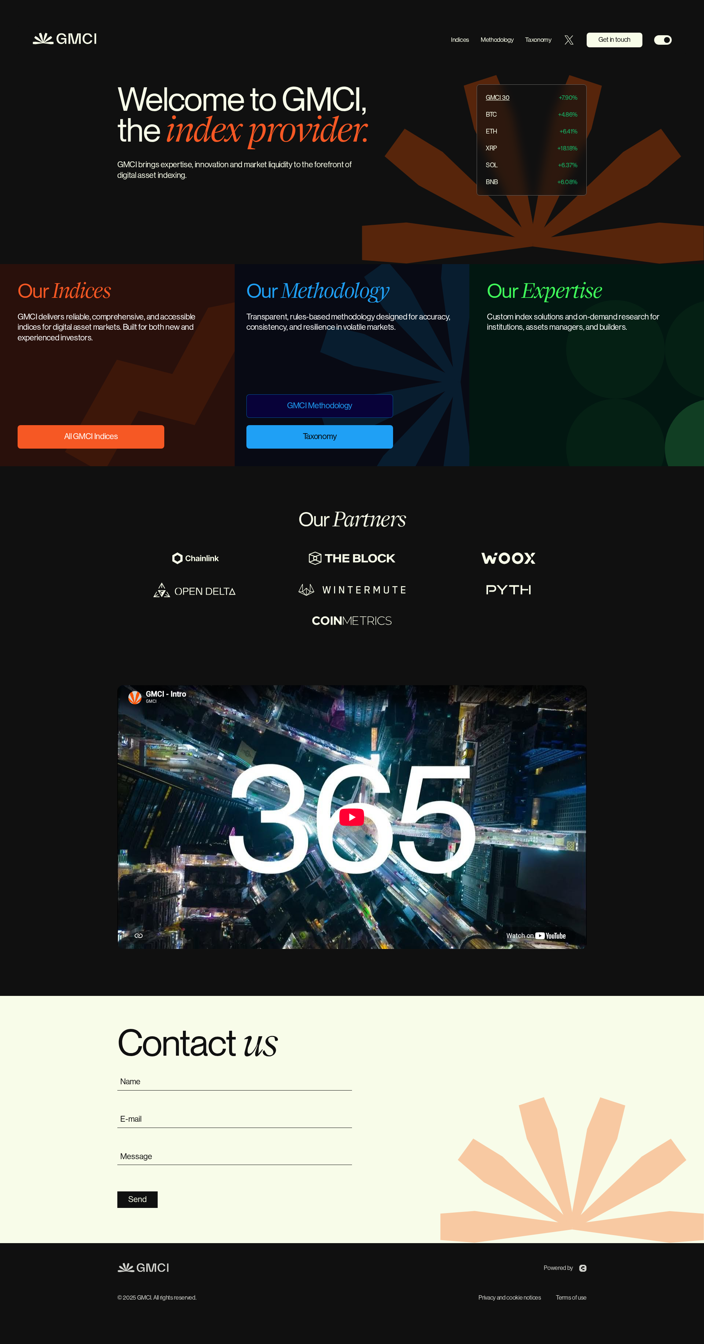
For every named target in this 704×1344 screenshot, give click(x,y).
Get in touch (614, 39)
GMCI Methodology (319, 406)
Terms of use (571, 1298)
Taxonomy (538, 40)
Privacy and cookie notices (509, 1298)
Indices (460, 40)
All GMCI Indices (91, 436)
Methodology (497, 40)
